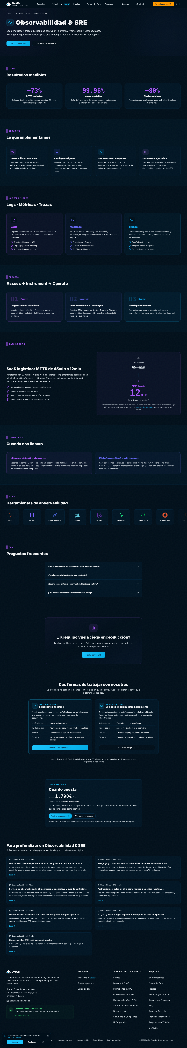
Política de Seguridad (64, 1040)
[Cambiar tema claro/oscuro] (177, 4)
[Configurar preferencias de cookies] (43, 1042)
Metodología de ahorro (160, 994)
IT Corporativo (120, 1022)
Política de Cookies (14, 1038)
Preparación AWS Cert (159, 1022)
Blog (151, 1005)
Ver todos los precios (84, 816)
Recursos (109, 4)
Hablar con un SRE (18, 43)
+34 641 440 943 (16, 993)
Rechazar (32, 1042)
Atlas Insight (60, 4)
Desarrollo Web (120, 1011)
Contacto (140, 4)
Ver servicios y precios (58, 748)
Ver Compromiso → (22, 1015)
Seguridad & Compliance (125, 1016)
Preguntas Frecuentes (159, 1016)
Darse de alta (84, 989)
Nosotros (125, 4)
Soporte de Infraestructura (126, 1005)
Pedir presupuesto (59, 816)
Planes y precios (86, 983)
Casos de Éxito (94, 4)
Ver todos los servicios (46, 43)
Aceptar (15, 1042)
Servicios (41, 4)
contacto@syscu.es (30, 993)
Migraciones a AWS (122, 989)
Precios (76, 4)
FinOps (116, 977)
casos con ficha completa (145, 407)
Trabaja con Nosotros (159, 1000)
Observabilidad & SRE (123, 994)
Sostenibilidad (98, 1040)
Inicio (8, 13)
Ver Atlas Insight (125, 748)
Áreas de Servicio (157, 1011)
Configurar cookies (113, 1040)
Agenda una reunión (163, 4)
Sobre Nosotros (156, 977)
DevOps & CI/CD (121, 983)
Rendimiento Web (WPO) (125, 1000)
